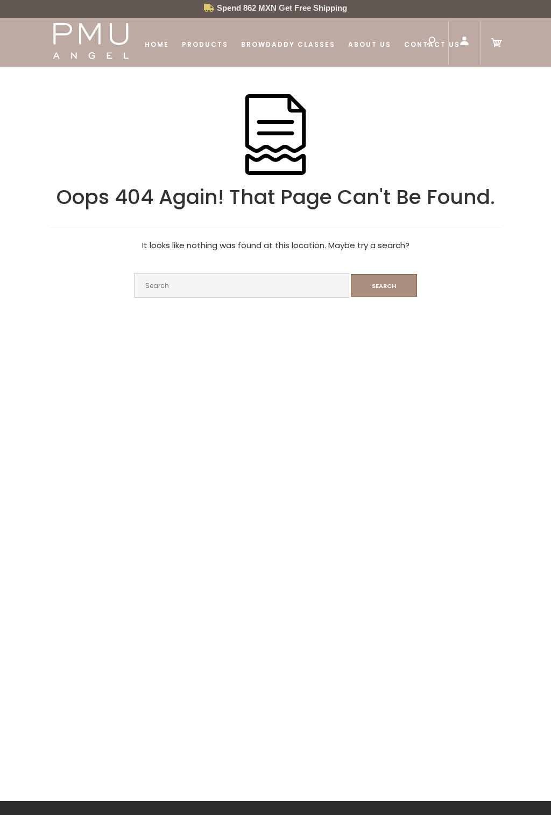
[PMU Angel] (91, 58)
